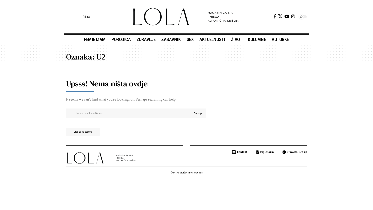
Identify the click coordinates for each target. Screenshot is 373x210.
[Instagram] (293, 16)
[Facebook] (275, 16)
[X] (280, 16)
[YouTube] (286, 16)
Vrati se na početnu (83, 131)
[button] (69, 17)
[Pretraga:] (131, 113)
